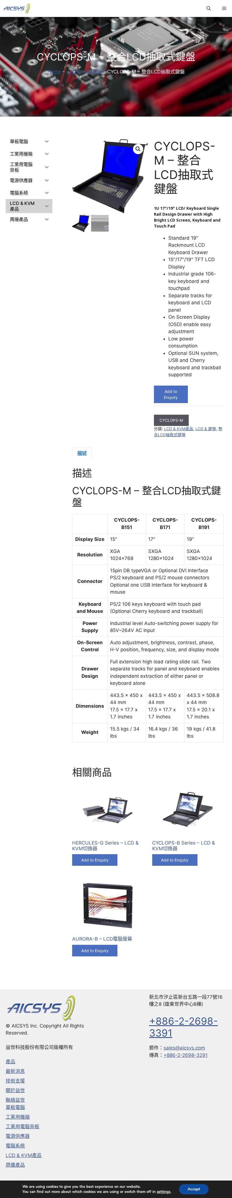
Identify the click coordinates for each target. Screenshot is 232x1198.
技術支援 (15, 1081)
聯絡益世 (15, 1100)
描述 (82, 453)
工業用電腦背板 (22, 1126)
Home (54, 72)
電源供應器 (18, 1136)
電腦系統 (15, 1146)
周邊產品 (15, 1165)
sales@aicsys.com (184, 1048)
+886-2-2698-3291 (186, 1055)
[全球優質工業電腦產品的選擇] (17, 8)
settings (163, 1191)
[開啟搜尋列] (208, 8)
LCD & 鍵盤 (206, 429)
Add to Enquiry (171, 394)
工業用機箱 (18, 1117)
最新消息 (15, 1071)
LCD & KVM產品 (84, 72)
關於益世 (15, 1090)
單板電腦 (15, 1107)
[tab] (82, 453)
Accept (194, 1189)
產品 (10, 1061)
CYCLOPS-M (171, 420)
